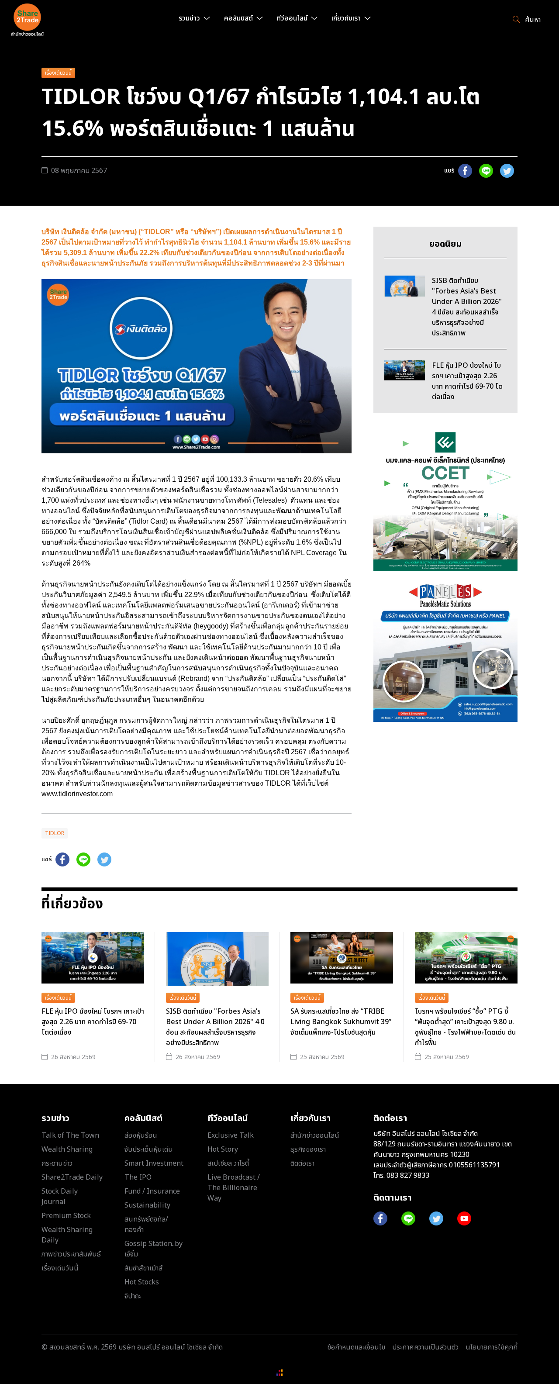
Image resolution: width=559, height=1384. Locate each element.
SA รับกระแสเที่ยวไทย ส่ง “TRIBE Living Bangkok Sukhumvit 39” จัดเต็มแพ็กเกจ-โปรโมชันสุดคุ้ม (340, 1022)
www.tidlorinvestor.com (78, 793)
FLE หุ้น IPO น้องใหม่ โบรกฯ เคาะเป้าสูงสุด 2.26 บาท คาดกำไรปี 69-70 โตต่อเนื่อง (92, 1022)
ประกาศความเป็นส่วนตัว (425, 1347)
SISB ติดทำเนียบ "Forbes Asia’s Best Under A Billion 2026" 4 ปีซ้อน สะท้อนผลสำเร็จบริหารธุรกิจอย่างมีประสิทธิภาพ (215, 1027)
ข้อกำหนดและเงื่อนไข (356, 1347)
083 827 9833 (407, 1175)
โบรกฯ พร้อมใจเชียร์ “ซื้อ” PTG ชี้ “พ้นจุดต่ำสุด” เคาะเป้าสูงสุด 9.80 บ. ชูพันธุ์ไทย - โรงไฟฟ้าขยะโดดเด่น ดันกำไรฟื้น (465, 1027)
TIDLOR (54, 833)
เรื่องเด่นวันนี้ (58, 73)
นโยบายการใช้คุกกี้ (492, 1347)
